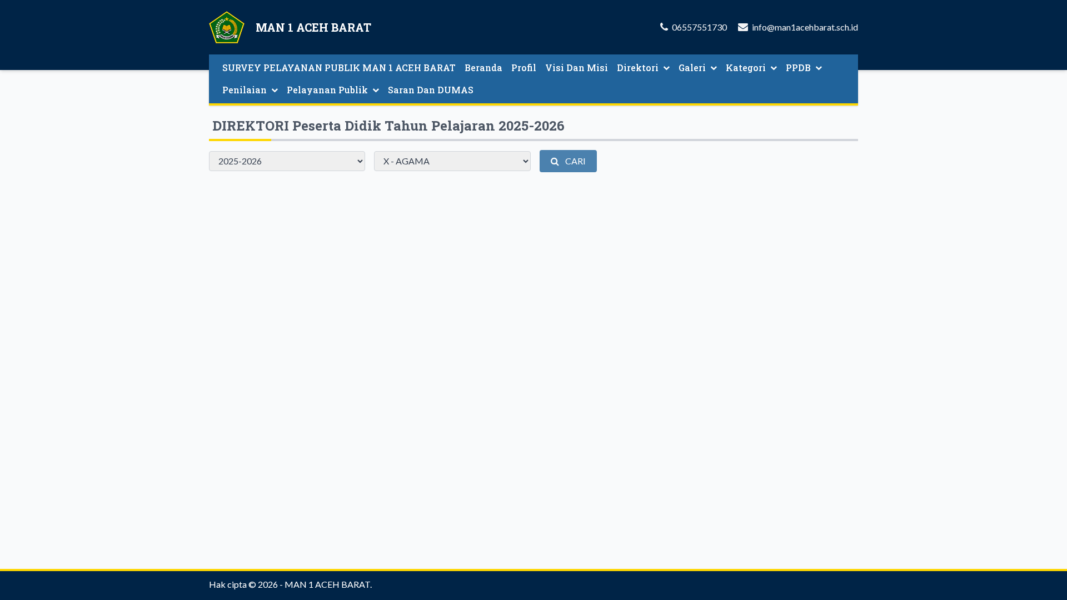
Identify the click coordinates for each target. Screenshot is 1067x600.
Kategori (746, 67)
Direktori (638, 67)
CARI (575, 161)
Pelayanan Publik (327, 90)
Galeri (692, 67)
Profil (523, 67)
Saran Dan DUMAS (430, 90)
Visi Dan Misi (576, 67)
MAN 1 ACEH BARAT (327, 584)
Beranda (483, 67)
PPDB (798, 67)
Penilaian (244, 90)
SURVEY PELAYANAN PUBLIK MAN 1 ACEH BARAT (339, 67)
